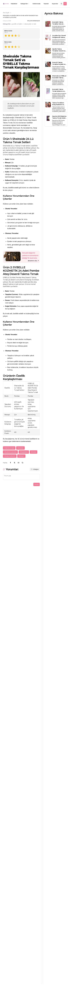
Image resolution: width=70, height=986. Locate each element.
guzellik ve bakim (17, 24)
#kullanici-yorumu (10, 452)
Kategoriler (24, 4)
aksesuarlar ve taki (30, 24)
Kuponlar (55, 4)
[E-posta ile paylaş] (18, 462)
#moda (33, 452)
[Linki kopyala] (22, 462)
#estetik (20, 448)
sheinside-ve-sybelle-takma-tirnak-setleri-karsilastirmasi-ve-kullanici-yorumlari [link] (20, 16)
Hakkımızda (36, 4)
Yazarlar (46, 4)
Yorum (36, 484)
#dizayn (21, 456)
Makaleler (14, 4)
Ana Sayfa (6, 13)
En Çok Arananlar (33, 20)
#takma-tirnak (9, 448)
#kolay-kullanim (9, 456)
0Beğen (36, 469)
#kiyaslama (24, 452)
